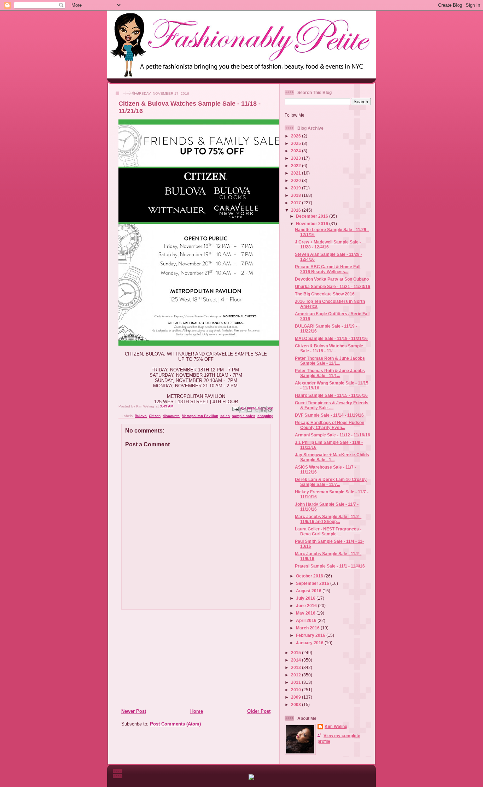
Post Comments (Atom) (175, 724)
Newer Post (133, 711)
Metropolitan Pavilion (200, 416)
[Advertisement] (164, 659)
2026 (296, 136)
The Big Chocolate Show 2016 (325, 294)
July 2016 (306, 598)
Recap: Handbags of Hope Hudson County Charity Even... (329, 425)
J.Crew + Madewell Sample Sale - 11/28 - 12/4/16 (328, 244)
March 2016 (308, 628)
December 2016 (312, 216)
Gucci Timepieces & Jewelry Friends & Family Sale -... (331, 405)
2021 (296, 173)
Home (196, 711)
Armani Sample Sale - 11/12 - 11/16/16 (332, 435)
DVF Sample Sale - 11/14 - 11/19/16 (329, 415)
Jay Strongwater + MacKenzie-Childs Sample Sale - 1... (332, 457)
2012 (296, 675)
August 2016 (309, 590)
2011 (296, 682)
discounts (171, 416)
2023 (296, 158)
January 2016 (310, 642)
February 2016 (311, 635)
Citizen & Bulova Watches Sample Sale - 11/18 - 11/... (329, 348)
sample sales (243, 416)
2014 (296, 660)
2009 (296, 697)
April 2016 (307, 620)
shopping (265, 416)
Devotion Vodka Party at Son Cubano (332, 279)
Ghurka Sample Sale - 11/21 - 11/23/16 (332, 286)
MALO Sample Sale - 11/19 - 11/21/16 (331, 338)
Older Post (258, 711)
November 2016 (312, 223)
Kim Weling (336, 726)
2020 (296, 180)
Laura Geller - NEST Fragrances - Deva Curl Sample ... (328, 531)
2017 (296, 202)
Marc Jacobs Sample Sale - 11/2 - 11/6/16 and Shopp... (328, 519)
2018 (296, 195)
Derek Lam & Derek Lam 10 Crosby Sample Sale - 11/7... (331, 482)
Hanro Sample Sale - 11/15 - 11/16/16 (331, 395)
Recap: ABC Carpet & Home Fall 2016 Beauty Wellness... (327, 269)
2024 (296, 150)
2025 (296, 143)
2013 (296, 667)
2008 (296, 704)
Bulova (141, 416)
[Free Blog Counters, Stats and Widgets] (251, 778)
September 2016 (313, 583)
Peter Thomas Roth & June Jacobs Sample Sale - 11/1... (330, 360)
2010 (296, 689)
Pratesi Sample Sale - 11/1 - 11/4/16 (330, 566)
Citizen (155, 416)
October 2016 (310, 576)
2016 (296, 210)
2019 (296, 188)
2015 (296, 652)
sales (225, 416)
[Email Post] (235, 409)
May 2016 (306, 613)
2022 (296, 165)
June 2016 (307, 605)
